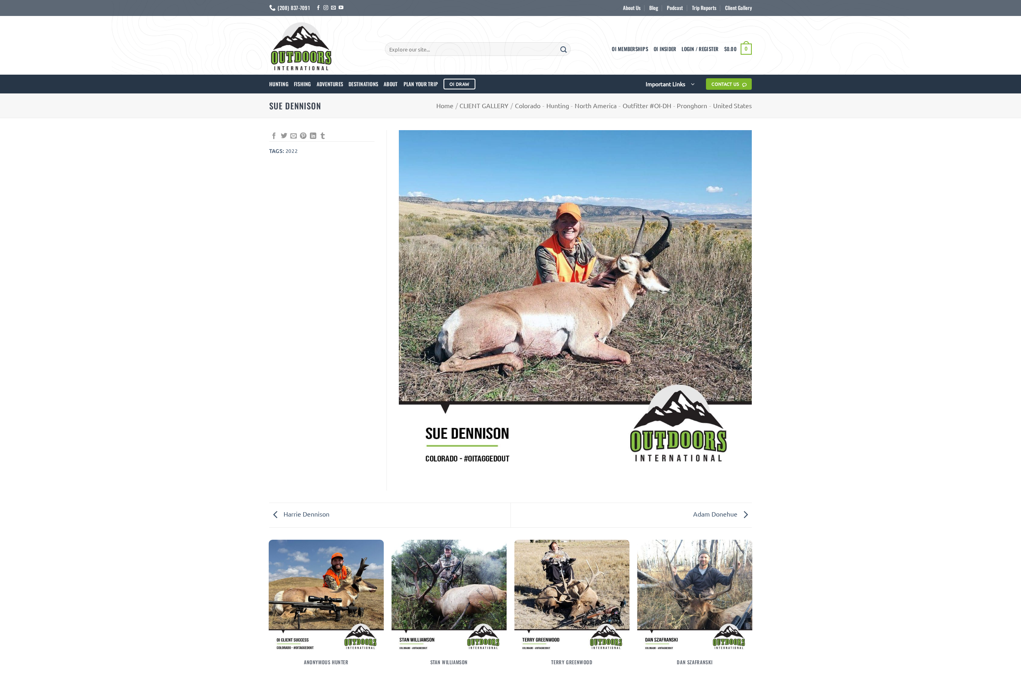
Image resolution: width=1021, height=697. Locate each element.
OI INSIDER (665, 49)
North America (596, 105)
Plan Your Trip (421, 84)
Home (444, 105)
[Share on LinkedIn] (313, 136)
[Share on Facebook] (274, 136)
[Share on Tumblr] (322, 136)
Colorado (527, 105)
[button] (700, 49)
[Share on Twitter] (284, 136)
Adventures (330, 84)
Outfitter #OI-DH (647, 105)
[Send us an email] (333, 8)
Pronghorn (692, 105)
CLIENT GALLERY (484, 105)
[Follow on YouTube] (341, 8)
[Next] (752, 617)
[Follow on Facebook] (318, 8)
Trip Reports (704, 8)
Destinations (363, 84)
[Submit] (563, 49)
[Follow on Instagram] (325, 8)
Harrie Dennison (305, 514)
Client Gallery (738, 8)
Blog (653, 8)
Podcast (675, 8)
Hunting (278, 84)
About (391, 84)
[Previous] (269, 617)
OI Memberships (630, 49)
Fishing (302, 84)
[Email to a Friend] (293, 136)
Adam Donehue (716, 514)
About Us (632, 8)
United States (732, 105)
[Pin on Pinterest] (303, 136)
